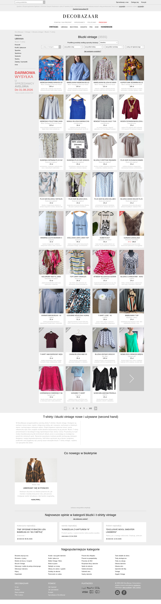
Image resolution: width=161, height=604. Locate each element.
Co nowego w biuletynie (80, 453)
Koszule (17, 45)
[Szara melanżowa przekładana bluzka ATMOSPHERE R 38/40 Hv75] (105, 378)
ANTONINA (105, 278)
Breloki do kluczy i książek (23, 561)
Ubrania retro (119, 566)
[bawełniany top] (131, 301)
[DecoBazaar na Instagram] (117, 592)
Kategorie (18, 35)
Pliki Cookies (19, 595)
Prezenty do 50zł (87, 561)
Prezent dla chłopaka (88, 556)
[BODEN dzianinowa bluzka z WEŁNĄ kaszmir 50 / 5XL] (131, 107)
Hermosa (78, 278)
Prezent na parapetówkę (89, 558)
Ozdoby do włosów (54, 571)
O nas (17, 587)
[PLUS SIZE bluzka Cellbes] (105, 184)
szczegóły (122, 6)
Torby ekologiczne (120, 558)
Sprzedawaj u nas (122, 2)
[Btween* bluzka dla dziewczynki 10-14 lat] (105, 262)
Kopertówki (18, 574)
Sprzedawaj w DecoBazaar (56, 595)
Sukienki (18, 56)
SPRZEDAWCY (79, 22)
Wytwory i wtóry (131, 317)
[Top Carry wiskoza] (78, 262)
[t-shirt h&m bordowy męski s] (51, 340)
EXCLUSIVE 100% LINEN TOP (78, 238)
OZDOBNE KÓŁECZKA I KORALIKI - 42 (80, 315)
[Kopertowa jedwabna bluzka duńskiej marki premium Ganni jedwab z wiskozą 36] (131, 68)
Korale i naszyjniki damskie (57, 556)
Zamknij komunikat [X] (80, 9)
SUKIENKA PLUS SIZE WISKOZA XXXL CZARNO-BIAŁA (86, 160)
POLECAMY (92, 22)
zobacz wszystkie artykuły (80, 507)
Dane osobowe (19, 592)
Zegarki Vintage (120, 574)
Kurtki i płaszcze (20, 47)
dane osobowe (127, 587)
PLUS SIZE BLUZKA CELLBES (105, 199)
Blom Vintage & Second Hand (51, 84)
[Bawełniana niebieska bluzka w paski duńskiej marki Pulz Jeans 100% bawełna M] (78, 68)
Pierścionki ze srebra (55, 574)
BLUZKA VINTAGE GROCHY (105, 354)
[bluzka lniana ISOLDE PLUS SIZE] (131, 184)
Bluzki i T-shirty (20, 42)
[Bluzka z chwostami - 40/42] (131, 262)
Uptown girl (132, 356)
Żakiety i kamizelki (21, 62)
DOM (96, 27)
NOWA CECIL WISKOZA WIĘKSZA (132, 354)
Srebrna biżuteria (87, 569)
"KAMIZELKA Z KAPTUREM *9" (75, 529)
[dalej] (131, 378)
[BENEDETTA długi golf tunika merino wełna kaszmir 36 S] (105, 107)
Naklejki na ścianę (54, 566)
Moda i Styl (36, 484)
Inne (16, 64)
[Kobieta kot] (105, 223)
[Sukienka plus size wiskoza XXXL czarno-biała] (78, 145)
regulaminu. (137, 585)
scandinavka (78, 123)
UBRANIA (64, 27)
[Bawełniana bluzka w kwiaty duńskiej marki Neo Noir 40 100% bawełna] (105, 68)
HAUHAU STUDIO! (104, 240)
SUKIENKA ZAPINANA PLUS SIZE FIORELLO (56, 160)
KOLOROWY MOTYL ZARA (51, 276)
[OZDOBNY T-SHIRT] (78, 378)
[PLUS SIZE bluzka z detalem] (51, 184)
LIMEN (131, 278)
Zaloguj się (135, 2)
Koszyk (143, 2)
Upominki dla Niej (120, 569)
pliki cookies (137, 587)
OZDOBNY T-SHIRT (78, 393)
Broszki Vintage (20, 563)
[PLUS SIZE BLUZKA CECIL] (78, 184)
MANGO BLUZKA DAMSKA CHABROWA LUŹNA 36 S (85, 121)
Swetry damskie (87, 574)
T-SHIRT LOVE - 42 (105, 315)
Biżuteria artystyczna (21, 556)
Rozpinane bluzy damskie (90, 563)
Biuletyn (17, 590)
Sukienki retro (86, 571)
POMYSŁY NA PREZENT (63, 22)
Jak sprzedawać (53, 590)
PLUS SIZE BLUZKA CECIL (78, 199)
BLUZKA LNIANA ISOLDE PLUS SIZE (133, 199)
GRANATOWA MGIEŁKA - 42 (51, 315)
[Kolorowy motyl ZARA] (51, 262)
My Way (105, 356)
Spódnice (18, 53)
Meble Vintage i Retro (55, 561)
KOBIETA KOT (105, 238)
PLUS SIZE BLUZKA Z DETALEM (51, 199)
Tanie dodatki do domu (122, 556)
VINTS (105, 395)
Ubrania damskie (120, 563)
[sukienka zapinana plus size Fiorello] (51, 145)
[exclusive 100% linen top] (78, 223)
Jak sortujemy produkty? (92, 51)
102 (90, 408)
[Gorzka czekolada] (131, 223)
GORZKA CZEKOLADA (132, 238)
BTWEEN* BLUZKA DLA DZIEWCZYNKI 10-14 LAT (111, 276)
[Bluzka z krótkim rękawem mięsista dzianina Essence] (105, 145)
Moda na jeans (53, 563)
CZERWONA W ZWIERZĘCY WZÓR (52, 393)
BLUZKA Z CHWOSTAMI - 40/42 (131, 276)
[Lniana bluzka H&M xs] (78, 340)
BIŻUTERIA (74, 27)
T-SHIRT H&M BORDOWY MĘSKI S (52, 354)
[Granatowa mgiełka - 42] (51, 301)
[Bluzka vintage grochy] (105, 340)
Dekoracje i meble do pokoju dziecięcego (28, 566)
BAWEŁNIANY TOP (131, 315)
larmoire (78, 240)
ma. (51, 356)
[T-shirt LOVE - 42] (105, 301)
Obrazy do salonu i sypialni (56, 569)
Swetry (17, 59)
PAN (90, 27)
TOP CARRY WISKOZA (78, 276)
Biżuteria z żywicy (20, 558)
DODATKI (83, 27)
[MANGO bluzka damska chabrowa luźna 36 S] (78, 107)
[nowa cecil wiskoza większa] (131, 340)
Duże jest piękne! (51, 162)
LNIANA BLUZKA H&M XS (78, 354)
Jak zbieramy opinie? (80, 519)
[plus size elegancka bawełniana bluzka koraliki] (131, 145)
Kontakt (50, 592)
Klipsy (17, 571)
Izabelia (51, 240)
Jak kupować (52, 587)
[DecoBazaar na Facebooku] (124, 592)
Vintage (117, 571)
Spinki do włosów (87, 566)
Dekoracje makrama (21, 569)
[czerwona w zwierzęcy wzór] (51, 378)
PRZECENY (103, 22)
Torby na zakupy (120, 561)
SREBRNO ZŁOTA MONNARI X (51, 238)
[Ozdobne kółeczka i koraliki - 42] (78, 301)
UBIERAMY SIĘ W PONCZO (36, 488)
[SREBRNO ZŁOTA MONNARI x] (51, 223)
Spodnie (17, 50)
